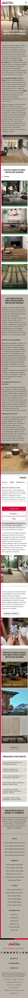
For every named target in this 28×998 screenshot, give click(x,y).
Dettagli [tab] (12, 482)
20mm (8, 389)
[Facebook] (4, 952)
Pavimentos (14, 914)
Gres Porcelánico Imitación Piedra (14, 855)
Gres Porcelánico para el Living (14, 871)
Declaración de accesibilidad (14, 985)
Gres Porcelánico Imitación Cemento (14, 852)
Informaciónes (14, 963)
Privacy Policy (6, 979)
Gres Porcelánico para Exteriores (14, 877)
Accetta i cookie (14, 508)
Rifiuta (14, 518)
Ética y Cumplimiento (14, 987)
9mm (3, 389)
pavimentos (5, 314)
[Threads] (26, 952)
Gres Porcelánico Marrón (14, 905)
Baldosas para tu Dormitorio (14, 874)
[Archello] (20, 952)
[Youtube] (17, 952)
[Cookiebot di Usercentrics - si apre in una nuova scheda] (19, 478)
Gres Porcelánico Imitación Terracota (14, 843)
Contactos (14, 968)
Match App (14, 930)
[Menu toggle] (26, 3)
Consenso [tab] (4, 482)
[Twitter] (8, 952)
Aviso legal (13, 979)
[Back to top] (26, 996)
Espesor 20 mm (14, 924)
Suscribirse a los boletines (15, 948)
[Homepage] (7, 2)
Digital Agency (13, 993)
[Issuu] (23, 952)
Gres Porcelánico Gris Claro (14, 889)
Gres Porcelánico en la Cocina (14, 868)
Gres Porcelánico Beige (14, 896)
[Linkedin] (14, 952)
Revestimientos (14, 918)
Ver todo (14, 747)
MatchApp (6, 600)
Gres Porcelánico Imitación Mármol (14, 846)
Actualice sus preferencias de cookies (13, 990)
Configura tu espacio (10, 613)
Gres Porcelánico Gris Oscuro (14, 893)
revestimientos (15, 314)
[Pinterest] (11, 952)
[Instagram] (1, 952)
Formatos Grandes (14, 927)
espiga (24, 91)
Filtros (6, 176)
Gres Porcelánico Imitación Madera (14, 849)
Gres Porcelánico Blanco (14, 899)
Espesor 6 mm (14, 921)
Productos (14, 958)
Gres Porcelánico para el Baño (14, 864)
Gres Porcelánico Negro (14, 902)
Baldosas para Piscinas (14, 880)
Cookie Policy (21, 979)
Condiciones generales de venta (14, 982)
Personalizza (13, 513)
